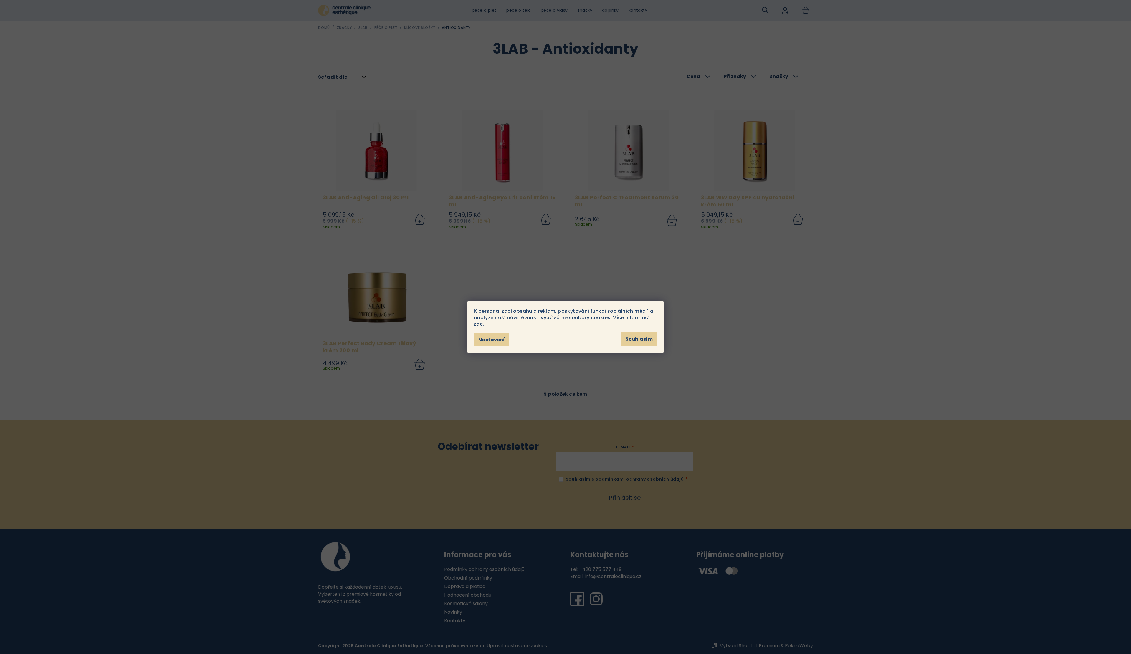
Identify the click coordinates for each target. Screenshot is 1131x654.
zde (478, 324)
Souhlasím (639, 339)
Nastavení (491, 339)
